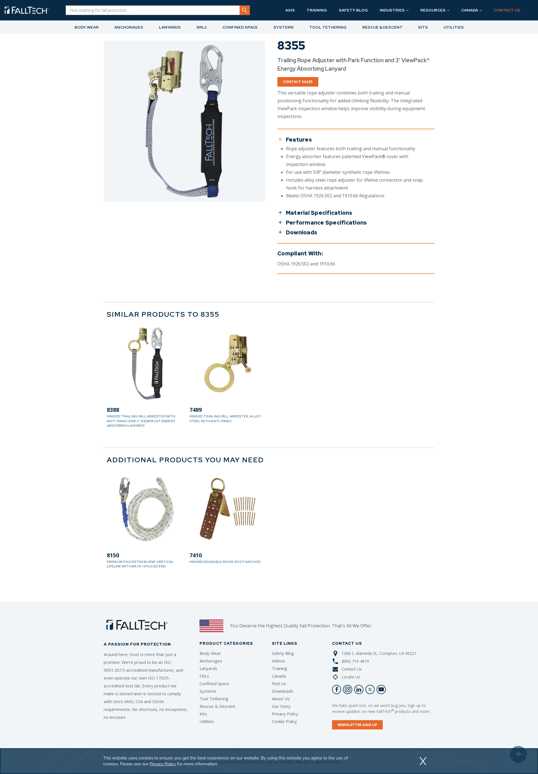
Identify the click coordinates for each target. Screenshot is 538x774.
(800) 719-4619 (355, 661)
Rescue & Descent (217, 706)
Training (279, 668)
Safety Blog (283, 653)
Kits (203, 714)
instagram (347, 689)
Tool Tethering (214, 698)
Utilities (207, 721)
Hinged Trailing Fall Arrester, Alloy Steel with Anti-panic (225, 418)
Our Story (281, 706)
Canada (279, 676)
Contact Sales (298, 81)
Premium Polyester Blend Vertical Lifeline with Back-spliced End (140, 564)
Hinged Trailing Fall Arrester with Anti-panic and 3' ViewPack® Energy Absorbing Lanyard (141, 421)
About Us (281, 698)
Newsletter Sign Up (357, 724)
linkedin (358, 689)
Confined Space (214, 683)
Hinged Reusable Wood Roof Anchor (225, 562)
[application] (269, 761)
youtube (381, 689)
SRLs (204, 676)
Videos (278, 661)
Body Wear (210, 653)
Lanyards (208, 668)
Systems (208, 691)
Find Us (279, 683)
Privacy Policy (285, 714)
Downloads (282, 691)
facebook (336, 689)
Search (245, 10)
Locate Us (351, 677)
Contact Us (352, 669)
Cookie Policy (284, 721)
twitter (370, 689)
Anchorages (211, 661)
